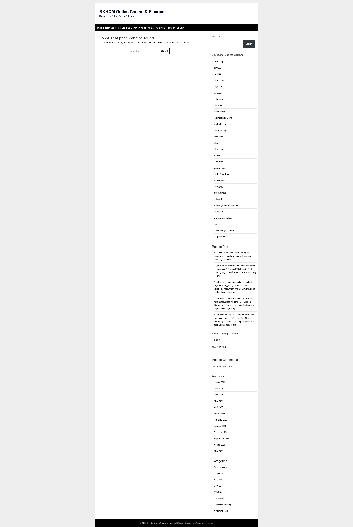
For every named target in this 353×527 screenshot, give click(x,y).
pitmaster (218, 92)
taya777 (217, 74)
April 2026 (218, 407)
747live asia (219, 180)
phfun (216, 224)
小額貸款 (216, 340)
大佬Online (219, 199)
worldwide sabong (222, 124)
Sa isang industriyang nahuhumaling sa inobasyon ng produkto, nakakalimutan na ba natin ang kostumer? (234, 256)
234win (217, 155)
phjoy (216, 142)
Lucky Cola (219, 80)
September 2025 (221, 438)
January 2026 (220, 425)
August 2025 (219, 444)
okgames (218, 86)
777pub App (219, 236)
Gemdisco (218, 161)
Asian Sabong (220, 466)
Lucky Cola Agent (222, 174)
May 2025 (218, 451)
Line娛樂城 (219, 186)
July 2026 (218, 388)
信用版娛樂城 (220, 192)
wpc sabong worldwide (224, 230)
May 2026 (218, 400)
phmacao (218, 105)
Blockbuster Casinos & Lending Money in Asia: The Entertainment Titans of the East (140, 27)
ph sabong (218, 149)
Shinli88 (217, 485)
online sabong (220, 130)
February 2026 (220, 419)
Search (216, 36)
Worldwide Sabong (222, 504)
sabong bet (219, 136)
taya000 (217, 67)
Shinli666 (218, 479)
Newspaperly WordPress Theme (198, 522)
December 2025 (221, 432)
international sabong (223, 117)
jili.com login (219, 61)
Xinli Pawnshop (221, 510)
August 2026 (219, 382)
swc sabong (219, 111)
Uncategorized (220, 498)
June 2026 (218, 394)
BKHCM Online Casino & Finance (131, 11)
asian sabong (220, 98)
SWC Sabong (220, 491)
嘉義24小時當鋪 (219, 346)
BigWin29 (218, 473)
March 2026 (219, 413)
